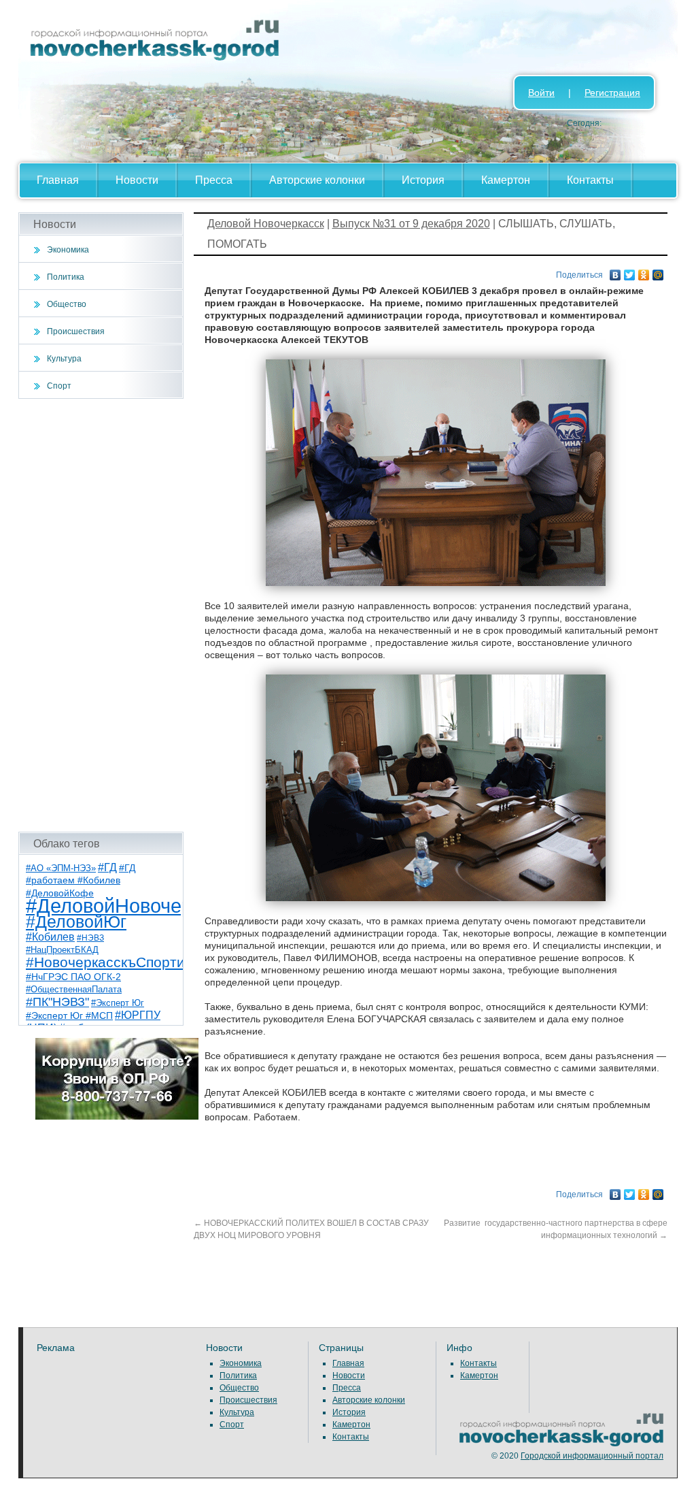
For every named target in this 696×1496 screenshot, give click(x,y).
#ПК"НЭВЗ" (57, 1002)
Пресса (213, 180)
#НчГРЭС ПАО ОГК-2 (73, 976)
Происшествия (76, 331)
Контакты (590, 180)
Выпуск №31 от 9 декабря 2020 (411, 223)
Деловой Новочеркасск (265, 223)
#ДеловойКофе (60, 893)
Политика (65, 277)
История (423, 180)
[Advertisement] (101, 615)
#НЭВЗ (90, 938)
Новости (137, 180)
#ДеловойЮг (76, 922)
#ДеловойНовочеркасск (134, 905)
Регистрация (612, 92)
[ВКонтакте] (615, 271)
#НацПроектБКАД (62, 950)
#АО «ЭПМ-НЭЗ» (61, 868)
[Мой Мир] (658, 271)
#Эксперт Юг (117, 1003)
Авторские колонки (317, 180)
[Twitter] (630, 271)
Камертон (505, 180)
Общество (66, 304)
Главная (58, 180)
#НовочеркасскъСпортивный (122, 962)
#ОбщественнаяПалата (74, 989)
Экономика (68, 250)
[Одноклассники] (644, 271)
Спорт (59, 386)
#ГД (107, 867)
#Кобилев (50, 937)
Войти (541, 92)
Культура (64, 358)
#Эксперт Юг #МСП (69, 1016)
